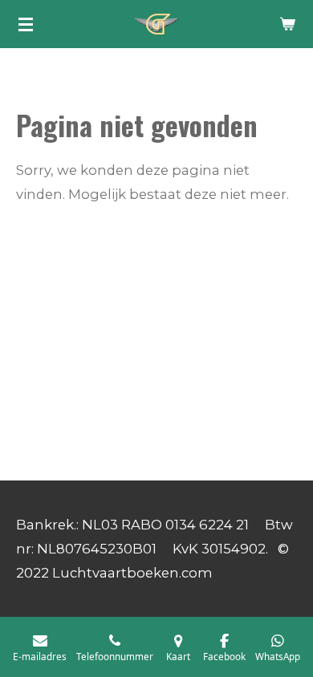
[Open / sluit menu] (25, 24)
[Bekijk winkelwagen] (287, 24)
